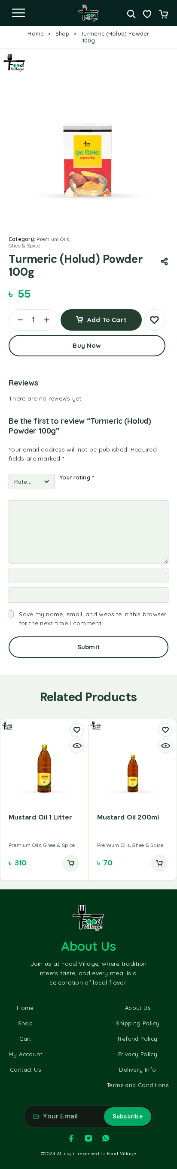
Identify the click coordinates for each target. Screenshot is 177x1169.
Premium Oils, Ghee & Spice (39, 242)
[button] (70, 863)
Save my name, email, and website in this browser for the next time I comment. (92, 618)
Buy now (87, 345)
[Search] (131, 13)
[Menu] (18, 13)
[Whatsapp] (105, 1138)
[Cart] (163, 15)
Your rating (77, 477)
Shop (62, 33)
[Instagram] (88, 1138)
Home (35, 33)
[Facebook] (71, 1138)
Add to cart (106, 320)
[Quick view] (77, 746)
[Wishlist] (147, 15)
